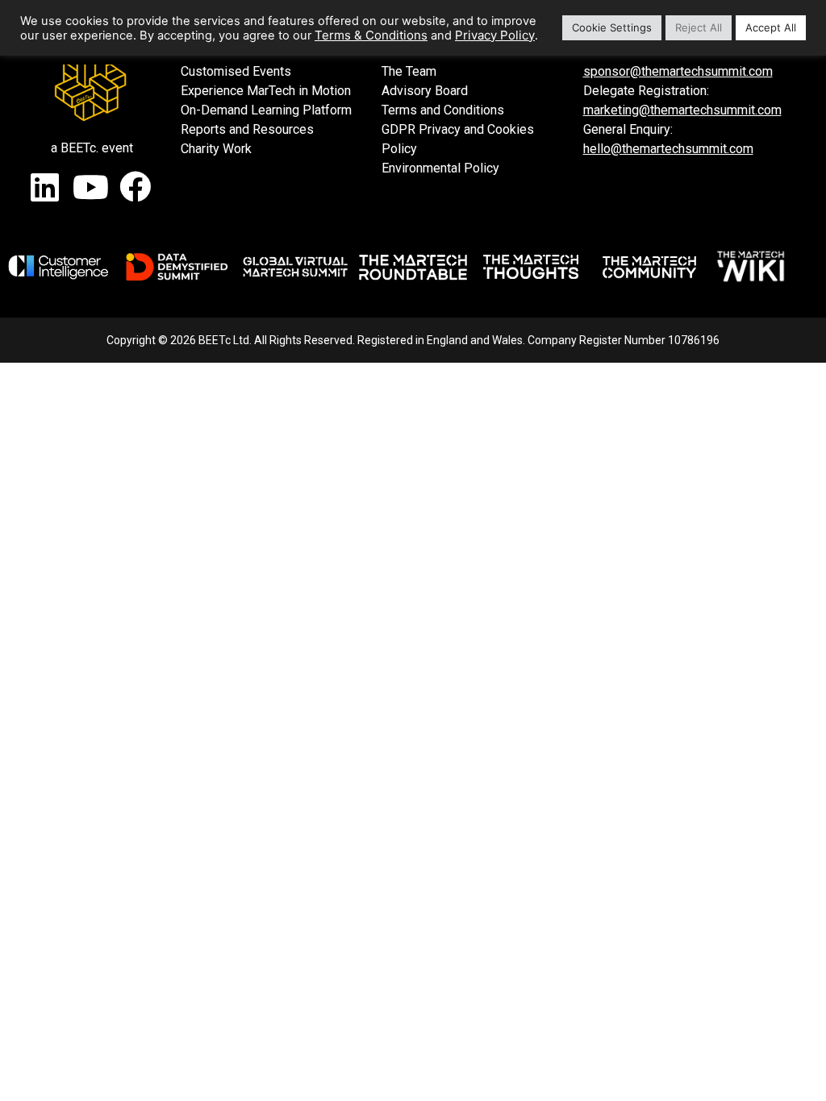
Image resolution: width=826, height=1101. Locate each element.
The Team (409, 71)
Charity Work (216, 148)
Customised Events (236, 71)
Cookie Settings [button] (612, 27)
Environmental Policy (440, 168)
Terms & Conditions (371, 35)
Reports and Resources (247, 129)
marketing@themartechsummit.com (682, 110)
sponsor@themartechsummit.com (678, 71)
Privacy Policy (495, 35)
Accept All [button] (770, 27)
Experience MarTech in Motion (266, 90)
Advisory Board (425, 90)
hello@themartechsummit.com (668, 148)
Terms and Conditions (443, 110)
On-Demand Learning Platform (266, 110)
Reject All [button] (698, 27)
